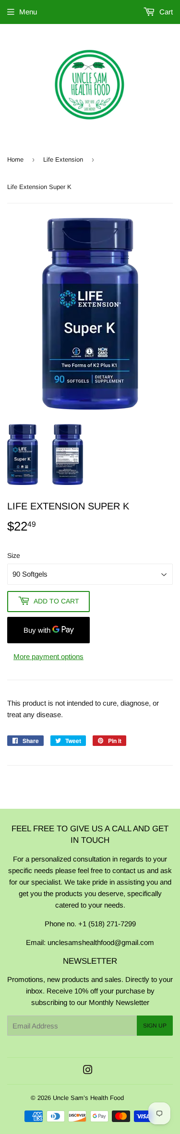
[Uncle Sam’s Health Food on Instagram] (88, 1071)
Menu (28, 12)
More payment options (48, 656)
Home (15, 159)
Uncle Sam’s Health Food (88, 1097)
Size (13, 555)
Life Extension (63, 159)
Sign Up (155, 1025)
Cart (165, 12)
